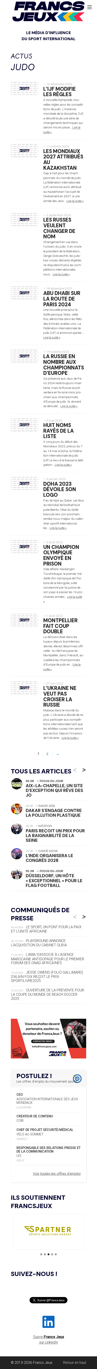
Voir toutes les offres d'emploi (57, 1174)
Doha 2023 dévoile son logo (59, 489)
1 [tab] (41, 1254)
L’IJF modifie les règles (59, 92)
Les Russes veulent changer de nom (59, 228)
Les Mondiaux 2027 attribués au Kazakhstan (63, 159)
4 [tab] (52, 1254)
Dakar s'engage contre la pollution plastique (54, 813)
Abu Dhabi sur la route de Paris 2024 (61, 299)
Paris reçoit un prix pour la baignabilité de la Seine (55, 835)
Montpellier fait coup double (60, 626)
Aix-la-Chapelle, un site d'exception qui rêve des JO (54, 790)
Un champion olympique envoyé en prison (61, 555)
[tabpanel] (48, 1231)
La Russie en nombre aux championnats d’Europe (63, 364)
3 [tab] (48, 1254)
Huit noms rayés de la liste (58, 431)
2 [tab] (45, 1254)
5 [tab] (56, 1254)
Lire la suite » (75, 201)
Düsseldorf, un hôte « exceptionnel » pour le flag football (54, 880)
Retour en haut (74, 1362)
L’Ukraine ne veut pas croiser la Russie (59, 696)
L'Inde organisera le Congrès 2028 (49, 858)
